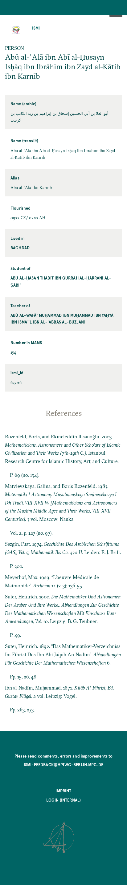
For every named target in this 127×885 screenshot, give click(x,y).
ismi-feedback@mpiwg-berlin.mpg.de (63, 764)
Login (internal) (63, 800)
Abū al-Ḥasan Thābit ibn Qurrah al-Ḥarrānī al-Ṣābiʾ (60, 281)
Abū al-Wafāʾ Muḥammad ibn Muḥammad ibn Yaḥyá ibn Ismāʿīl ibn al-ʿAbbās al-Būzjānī (61, 318)
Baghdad (20, 248)
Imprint (63, 791)
